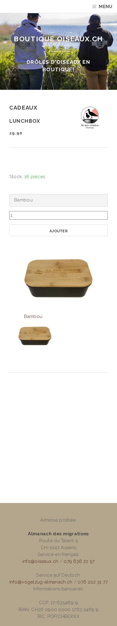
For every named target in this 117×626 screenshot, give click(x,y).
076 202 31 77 (93, 582)
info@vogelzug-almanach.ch (41, 582)
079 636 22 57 (79, 561)
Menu (105, 6)
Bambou (33, 316)
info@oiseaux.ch (40, 561)
